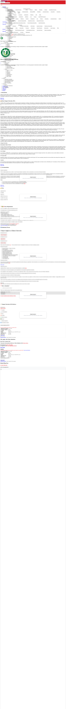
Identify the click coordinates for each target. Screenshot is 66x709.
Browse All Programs (40, 20)
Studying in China (8, 19)
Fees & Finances (9, 74)
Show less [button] (2, 98)
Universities (8, 71)
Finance (10, 40)
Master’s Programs (11, 13)
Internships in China (31, 20)
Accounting (53, 11)
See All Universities (8, 60)
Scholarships (9, 75)
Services (3, 78)
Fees (3, 87)
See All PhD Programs (42, 16)
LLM (36, 14)
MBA (10, 14)
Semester (40, 9)
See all (19, 12)
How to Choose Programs (11, 53)
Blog (5, 77)
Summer (31, 9)
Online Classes (7, 62)
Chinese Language (10, 43)
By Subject (6, 42)
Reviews (3, 90)
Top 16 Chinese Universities (32, 22)
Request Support (3, 337)
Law (9, 39)
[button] (2, 347)
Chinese (45, 9)
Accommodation (5, 86)
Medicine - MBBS (12, 11)
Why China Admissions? (9, 85)
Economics (58, 11)
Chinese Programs (18, 9)
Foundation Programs (52, 9)
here (12, 34)
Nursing (18, 11)
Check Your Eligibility (27, 350)
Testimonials (7, 87)
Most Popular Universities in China (19, 22)
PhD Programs (9, 35)
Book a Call (2, 360)
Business (8, 44)
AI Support (6, 63)
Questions (4, 89)
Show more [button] (2, 165)
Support (6, 84)
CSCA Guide (9, 66)
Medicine (10, 33)
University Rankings (9, 22)
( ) (0, 44)
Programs (8, 72)
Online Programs (10, 9)
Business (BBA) (32, 11)
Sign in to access (33, 177)
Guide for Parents (9, 67)
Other (40, 14)
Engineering (11, 37)
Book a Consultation (8, 82)
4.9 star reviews (25, 343)
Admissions (8, 73)
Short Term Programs (26, 8)
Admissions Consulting (8, 79)
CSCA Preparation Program (9, 80)
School (3, 85)
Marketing (39, 11)
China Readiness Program (30, 30)
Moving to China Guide (10, 68)
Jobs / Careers (9, 76)
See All (60, 18)
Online (27, 9)
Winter (36, 9)
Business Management (12, 36)
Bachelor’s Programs (11, 10)
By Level (7, 7)
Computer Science (46, 11)
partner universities (9, 344)
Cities (7, 70)
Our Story (22, 32)
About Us (4, 83)
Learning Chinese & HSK (11, 54)
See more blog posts (3, 365)
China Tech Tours (39, 30)
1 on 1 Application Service (11, 345)
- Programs (5, 4)
